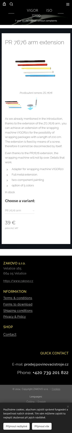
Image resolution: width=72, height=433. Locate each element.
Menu (67, 4)
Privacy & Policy (14, 316)
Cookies (56, 389)
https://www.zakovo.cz (18, 281)
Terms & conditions (17, 298)
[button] (11, 4)
